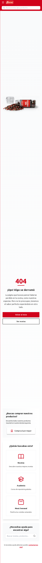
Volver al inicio (21, 315)
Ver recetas (21, 321)
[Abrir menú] (3, 2)
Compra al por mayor (22, 431)
